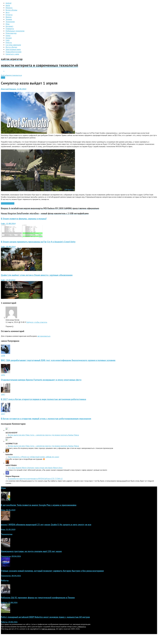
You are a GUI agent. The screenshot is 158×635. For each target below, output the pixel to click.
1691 (3, 375)
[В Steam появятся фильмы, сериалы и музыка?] (22, 237)
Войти (3, 75)
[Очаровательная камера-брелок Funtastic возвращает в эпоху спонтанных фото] (5, 372)
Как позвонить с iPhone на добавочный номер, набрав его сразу (33, 457)
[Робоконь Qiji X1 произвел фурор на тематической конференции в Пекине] (5, 593)
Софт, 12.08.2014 (8, 223)
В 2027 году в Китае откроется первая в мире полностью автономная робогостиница (43, 399)
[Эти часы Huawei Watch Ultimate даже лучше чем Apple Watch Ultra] (7, 463)
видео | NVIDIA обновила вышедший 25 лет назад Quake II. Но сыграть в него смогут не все (46, 524)
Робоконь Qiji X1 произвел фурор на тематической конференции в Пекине (38, 597)
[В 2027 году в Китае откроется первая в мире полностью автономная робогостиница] (5, 392)
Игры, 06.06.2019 (8, 510)
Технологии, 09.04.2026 (11, 556)
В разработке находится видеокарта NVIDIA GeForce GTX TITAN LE (35, 478)
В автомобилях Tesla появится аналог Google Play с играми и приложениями (38, 505)
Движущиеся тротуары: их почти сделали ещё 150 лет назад (31, 551)
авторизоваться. (44, 336)
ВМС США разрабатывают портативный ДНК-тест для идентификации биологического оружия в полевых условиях (58, 360)
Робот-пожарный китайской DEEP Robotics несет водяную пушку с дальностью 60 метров (45, 617)
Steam (3, 203)
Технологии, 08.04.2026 (11, 575)
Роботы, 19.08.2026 (9, 622)
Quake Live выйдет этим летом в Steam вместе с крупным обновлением (37, 275)
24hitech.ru (81, 626)
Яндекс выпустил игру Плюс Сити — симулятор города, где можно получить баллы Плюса (43, 435)
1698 (3, 355)
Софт (3, 77)
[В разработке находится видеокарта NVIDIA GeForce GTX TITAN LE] (7, 474)
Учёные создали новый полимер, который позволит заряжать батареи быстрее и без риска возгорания (52, 570)
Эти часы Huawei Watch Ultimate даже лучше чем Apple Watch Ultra (35, 467)
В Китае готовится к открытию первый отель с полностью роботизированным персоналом (46, 418)
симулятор (10, 203)
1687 (3, 394)
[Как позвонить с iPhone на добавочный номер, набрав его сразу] (7, 452)
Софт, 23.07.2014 (8, 280)
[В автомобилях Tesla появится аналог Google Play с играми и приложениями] (5, 500)
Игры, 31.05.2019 (8, 529)
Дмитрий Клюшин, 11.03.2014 (13, 89)
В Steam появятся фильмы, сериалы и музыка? (24, 218)
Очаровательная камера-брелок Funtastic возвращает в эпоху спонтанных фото (41, 379)
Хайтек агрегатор (48, 629)
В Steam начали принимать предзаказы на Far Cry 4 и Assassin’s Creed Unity (38, 241)
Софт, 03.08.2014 (8, 246)
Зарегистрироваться (14, 75)
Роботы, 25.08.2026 (9, 602)
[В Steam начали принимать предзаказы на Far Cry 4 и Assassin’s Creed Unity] (21, 270)
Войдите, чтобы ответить (36, 322)
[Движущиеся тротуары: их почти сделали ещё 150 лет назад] (5, 546)
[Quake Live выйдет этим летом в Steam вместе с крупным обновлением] (22, 298)
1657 (3, 414)
